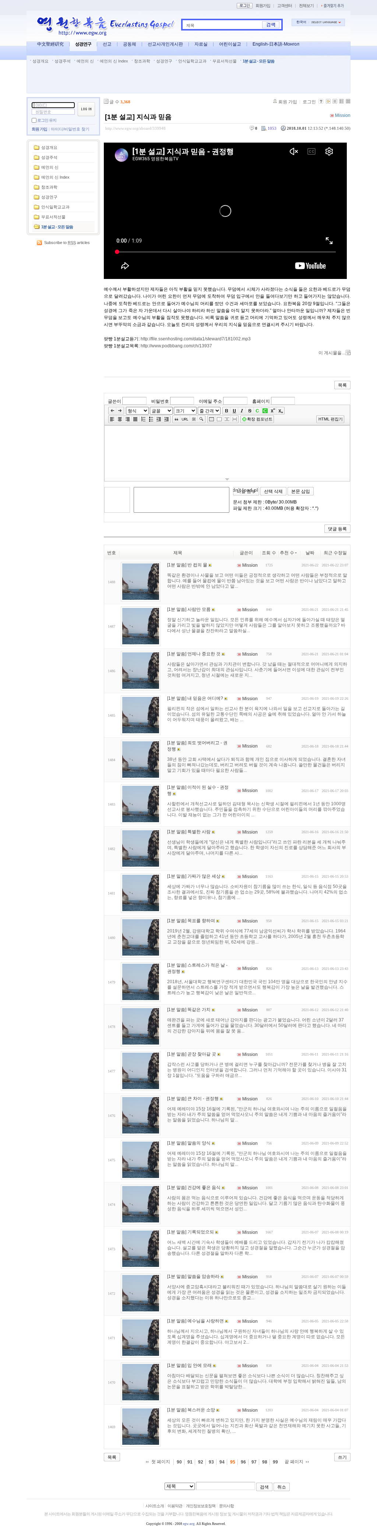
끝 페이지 (294, 1461)
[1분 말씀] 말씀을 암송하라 (193, 1276)
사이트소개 (154, 1506)
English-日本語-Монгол (276, 44)
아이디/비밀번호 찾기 (70, 129)
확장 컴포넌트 (259, 419)
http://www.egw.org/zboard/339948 (135, 128)
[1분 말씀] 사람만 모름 (189, 609)
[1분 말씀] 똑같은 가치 (189, 1009)
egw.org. (189, 1524)
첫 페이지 (160, 1461)
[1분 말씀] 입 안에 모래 (189, 1365)
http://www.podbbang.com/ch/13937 (176, 345)
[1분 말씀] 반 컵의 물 (187, 564)
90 (179, 1462)
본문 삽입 (300, 491)
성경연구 (83, 44)
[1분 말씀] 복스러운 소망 (191, 1409)
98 (264, 1462)
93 (211, 1462)
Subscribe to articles (67, 242)
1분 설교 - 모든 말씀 (258, 61)
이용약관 (175, 1506)
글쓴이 (114, 401)
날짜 (310, 552)
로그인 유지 (46, 120)
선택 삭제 (273, 491)
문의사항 (226, 1506)
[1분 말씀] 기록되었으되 (190, 1232)
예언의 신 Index (114, 61)
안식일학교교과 (192, 61)
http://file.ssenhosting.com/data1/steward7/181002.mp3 (196, 338)
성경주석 (62, 61)
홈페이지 (261, 401)
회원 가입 (39, 129)
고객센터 (284, 5)
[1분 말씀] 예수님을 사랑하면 (195, 1321)
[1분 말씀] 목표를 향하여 (191, 920)
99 (275, 1462)
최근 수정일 (335, 552)
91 (190, 1462)
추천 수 (287, 552)
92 (200, 1462)
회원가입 (263, 5)
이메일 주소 (210, 401)
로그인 (309, 101)
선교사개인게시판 (165, 44)
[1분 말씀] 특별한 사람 (189, 831)
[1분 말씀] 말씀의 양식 (189, 1143)
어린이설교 (230, 44)
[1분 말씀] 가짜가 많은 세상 (194, 876)
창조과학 (142, 61)
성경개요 (40, 61)
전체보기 (306, 5)
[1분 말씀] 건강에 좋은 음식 (194, 1187)
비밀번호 (160, 401)
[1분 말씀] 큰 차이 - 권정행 (193, 1098)
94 (222, 1462)
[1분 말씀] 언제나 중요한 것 (194, 653)
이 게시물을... (331, 352)
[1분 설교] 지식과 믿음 (138, 117)
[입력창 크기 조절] (227, 479)
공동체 (129, 44)
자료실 (201, 44)
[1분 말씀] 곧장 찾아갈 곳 (191, 1054)
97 (254, 1462)
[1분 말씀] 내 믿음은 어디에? (195, 698)
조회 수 (269, 552)
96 (243, 1462)
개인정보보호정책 (200, 1506)
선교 (107, 44)
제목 (190, 25)
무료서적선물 (224, 61)
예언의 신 (85, 61)
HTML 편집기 (330, 419)
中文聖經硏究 (50, 44)
